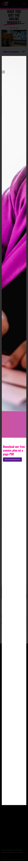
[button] (3, 72)
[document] (14, 430)
